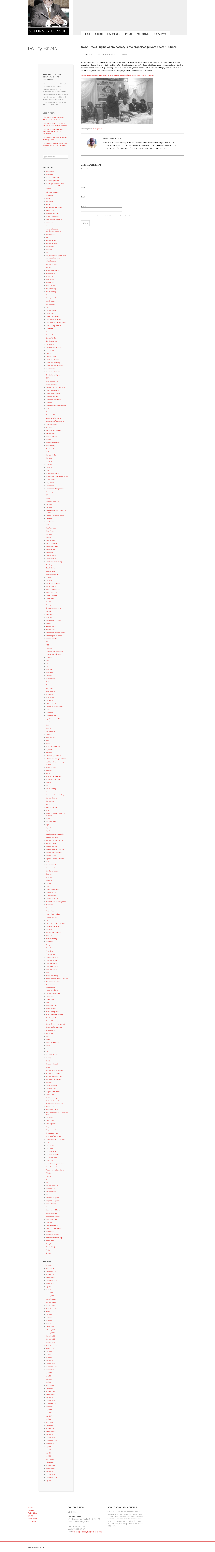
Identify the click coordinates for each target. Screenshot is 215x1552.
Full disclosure (50, 553)
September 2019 (51, 1345)
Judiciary (49, 676)
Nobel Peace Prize (52, 865)
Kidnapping (50, 694)
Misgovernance (51, 767)
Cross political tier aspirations (56, 406)
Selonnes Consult (52, 1064)
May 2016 (49, 1453)
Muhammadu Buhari (53, 779)
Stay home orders (52, 1130)
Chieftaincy (49, 329)
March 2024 (50, 1268)
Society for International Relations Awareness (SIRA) (55, 1102)
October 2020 (50, 1305)
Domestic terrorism (52, 443)
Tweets (48, 1176)
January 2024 (50, 1274)
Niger (47, 825)
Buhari (48, 295)
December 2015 (51, 1468)
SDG (47, 1052)
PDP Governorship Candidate (56, 923)
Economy (49, 458)
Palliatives (49, 905)
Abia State (49, 195)
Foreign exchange (52, 546)
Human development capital (55, 633)
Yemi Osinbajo (51, 1247)
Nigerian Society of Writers (55, 849)
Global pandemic (51, 596)
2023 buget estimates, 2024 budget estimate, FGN (55, 185)
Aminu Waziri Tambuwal (54, 220)
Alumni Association (52, 217)
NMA (47, 862)
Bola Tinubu (50, 283)
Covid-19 (49, 403)
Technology (50, 1145)
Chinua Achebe (51, 338)
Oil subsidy (49, 880)
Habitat (48, 611)
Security (48, 1058)
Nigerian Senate (51, 846)
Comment (84, 169)
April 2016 (49, 1456)
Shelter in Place (51, 1089)
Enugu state (50, 483)
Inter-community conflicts (54, 651)
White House (50, 1231)
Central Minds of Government (56, 323)
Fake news (49, 507)
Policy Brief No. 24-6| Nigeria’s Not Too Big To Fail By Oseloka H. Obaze (55, 124)
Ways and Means (52, 1225)
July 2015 (49, 1481)
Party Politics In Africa (53, 914)
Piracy (48, 945)
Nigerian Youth (51, 855)
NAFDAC (48, 782)
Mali (47, 740)
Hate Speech (50, 614)
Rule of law (49, 1033)
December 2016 (51, 1431)
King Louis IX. (50, 697)
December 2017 (51, 1394)
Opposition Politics (52, 892)
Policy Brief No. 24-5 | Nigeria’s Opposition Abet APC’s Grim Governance (53, 131)
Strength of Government (54, 1136)
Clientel (48, 353)
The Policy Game (51, 1158)
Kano (47, 685)
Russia (48, 1036)
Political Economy (51, 960)
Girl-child (49, 580)
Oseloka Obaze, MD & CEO (107, 55)
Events (128, 34)
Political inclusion (51, 969)
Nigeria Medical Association (55, 834)
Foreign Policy (50, 549)
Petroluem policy (51, 939)
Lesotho (48, 722)
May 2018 (49, 1379)
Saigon (48, 1045)
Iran (47, 663)
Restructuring (50, 1030)
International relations (53, 654)
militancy (49, 753)
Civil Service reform (52, 341)
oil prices (49, 877)
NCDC (48, 810)
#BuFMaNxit (50, 171)
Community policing (52, 359)
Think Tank (49, 1161)
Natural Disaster (51, 807)
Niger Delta (49, 828)
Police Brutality (51, 948)
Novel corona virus (52, 871)
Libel (47, 725)
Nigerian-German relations (55, 859)
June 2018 (49, 1376)
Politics (48, 972)
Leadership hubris (52, 716)
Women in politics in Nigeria (55, 1238)
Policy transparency (52, 957)
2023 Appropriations (52, 181)
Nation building (51, 789)
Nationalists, (50, 801)
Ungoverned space (52, 1198)
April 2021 (49, 1290)
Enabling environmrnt (53, 473)
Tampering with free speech (55, 1139)
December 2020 (51, 1299)
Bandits (48, 267)
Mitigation (49, 770)
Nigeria (48, 831)
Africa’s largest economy (54, 207)
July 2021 (49, 1287)
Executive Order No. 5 (53, 501)
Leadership (50, 713)
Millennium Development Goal (56, 759)
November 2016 (51, 1434)
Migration (49, 750)
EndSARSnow (50, 480)
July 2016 (49, 1447)
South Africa (50, 1106)
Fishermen (49, 534)
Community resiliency (53, 363)
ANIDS (48, 237)
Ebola (48, 452)
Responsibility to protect (54, 1027)
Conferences (50, 369)
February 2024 (50, 1271)
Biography (49, 276)
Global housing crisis (53, 589)
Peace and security (52, 926)
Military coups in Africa (53, 756)
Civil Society (50, 344)
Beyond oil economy (53, 270)
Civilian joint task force (53, 347)
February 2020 (50, 1330)
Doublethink (50, 449)
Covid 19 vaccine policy (53, 400)
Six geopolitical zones (53, 1092)
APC (47, 253)
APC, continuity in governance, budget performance (56, 257)
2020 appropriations (52, 177)
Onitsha (48, 883)
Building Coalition (51, 298)
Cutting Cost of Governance (55, 421)
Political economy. (52, 963)
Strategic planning (52, 1133)
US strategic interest (52, 1216)
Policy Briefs (114, 34)
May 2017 (49, 1416)
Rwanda (48, 1039)
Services (49, 1082)
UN (47, 1182)
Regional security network (54, 1015)
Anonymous (50, 246)
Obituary (49, 874)
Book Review (50, 286)
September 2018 (51, 1367)
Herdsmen (49, 617)
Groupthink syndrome (53, 608)
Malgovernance (51, 737)
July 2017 (49, 1410)
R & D (47, 1002)
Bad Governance (51, 264)
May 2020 (49, 1320)
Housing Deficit (51, 626)
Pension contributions (53, 932)
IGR (47, 642)
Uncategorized (97, 129)
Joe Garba (49, 673)
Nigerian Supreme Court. (54, 852)
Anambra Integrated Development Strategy (53, 230)
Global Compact (51, 586)
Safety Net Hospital (52, 1042)
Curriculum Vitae (51, 415)
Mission (99, 34)
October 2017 (50, 1401)
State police (50, 1121)
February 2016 (50, 1462)
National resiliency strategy (55, 795)
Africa (48, 204)
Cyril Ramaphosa (51, 424)
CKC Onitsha (50, 350)
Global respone (51, 599)
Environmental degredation (55, 489)
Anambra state (51, 234)
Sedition (48, 1061)
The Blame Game (51, 1151)
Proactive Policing (52, 990)
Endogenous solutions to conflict (57, 476)
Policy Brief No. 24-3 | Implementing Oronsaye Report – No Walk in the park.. (55, 145)
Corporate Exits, (51, 384)
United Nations (51, 1204)
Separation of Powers (53, 1079)
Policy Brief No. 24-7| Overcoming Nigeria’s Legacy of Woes (54, 118)
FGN (47, 525)
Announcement (51, 240)
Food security (50, 540)
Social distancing (51, 1098)
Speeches (49, 1118)
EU (47, 495)
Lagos (48, 709)
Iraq (47, 666)
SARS (47, 1049)
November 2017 (51, 1398)
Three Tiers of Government (55, 1167)
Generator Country (52, 574)
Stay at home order (52, 1127)
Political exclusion (52, 966)
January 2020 (50, 1333)
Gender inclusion (51, 559)
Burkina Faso (50, 304)
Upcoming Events (51, 1213)
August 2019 (50, 1348)
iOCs (47, 660)
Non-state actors (51, 868)
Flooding (49, 537)
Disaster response (52, 436)
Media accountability (53, 746)
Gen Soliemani (51, 556)
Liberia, (48, 728)
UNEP (47, 1195)
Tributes (48, 1173)
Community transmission (54, 366)
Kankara (49, 682)
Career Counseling (52, 316)
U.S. (47, 1179)
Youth (48, 1250)
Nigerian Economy (52, 837)
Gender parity (50, 565)
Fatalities (49, 519)
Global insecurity (51, 593)
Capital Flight (50, 313)
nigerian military (51, 843)
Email (83, 197)
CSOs (47, 409)
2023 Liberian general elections (56, 189)
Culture (48, 412)
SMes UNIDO (50, 1095)
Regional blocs (51, 1009)
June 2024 (49, 1265)
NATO (48, 804)
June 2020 (49, 1317)
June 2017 (49, 1413)
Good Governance (52, 602)
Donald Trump (50, 446)
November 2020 (51, 1302)
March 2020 (50, 1327)
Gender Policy (50, 568)
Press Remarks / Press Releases (57, 979)
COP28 (48, 378)
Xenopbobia (50, 1244)
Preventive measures (53, 982)
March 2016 (50, 1459)
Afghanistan (50, 201)
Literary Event (50, 731)
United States (50, 1207)
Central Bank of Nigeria (53, 319)
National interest (51, 792)
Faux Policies (50, 522)
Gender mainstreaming (54, 562)
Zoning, (48, 1253)
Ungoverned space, (52, 1201)
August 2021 (50, 1284)
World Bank (50, 1241)
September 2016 (51, 1441)
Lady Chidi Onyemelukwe (54, 706)
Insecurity (49, 648)
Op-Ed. (48, 886)
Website (84, 206)
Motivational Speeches (53, 776)
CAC (47, 307)
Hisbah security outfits (53, 620)
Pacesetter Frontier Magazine (56, 902)
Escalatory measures (53, 492)
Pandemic (49, 908)
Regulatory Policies (52, 1018)
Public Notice (50, 996)
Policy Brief (49, 951)
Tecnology (49, 1148)
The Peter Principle (52, 1154)
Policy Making (50, 954)
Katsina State (50, 691)
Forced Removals (51, 543)
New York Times (51, 822)
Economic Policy (51, 455)
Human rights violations (54, 636)
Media (48, 743)
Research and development (55, 1024)
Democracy (49, 427)
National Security (51, 798)
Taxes (48, 1142)
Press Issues (143, 34)
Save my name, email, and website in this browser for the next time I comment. (110, 216)
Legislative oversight (53, 719)
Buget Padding (51, 292)
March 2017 (50, 1422)
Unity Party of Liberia (53, 1210)
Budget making (51, 289)
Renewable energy (52, 1021)
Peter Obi (49, 936)
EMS (47, 470)
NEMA (48, 819)
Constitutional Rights (53, 375)
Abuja (48, 198)
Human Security (51, 639)
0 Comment (124, 55)
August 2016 (50, 1444)
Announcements (51, 243)
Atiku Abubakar (51, 261)
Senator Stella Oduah (53, 1073)
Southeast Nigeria (52, 1109)
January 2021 (50, 1296)
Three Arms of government (55, 1164)
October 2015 (50, 1474)
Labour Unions (51, 703)
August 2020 (50, 1311)
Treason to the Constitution (55, 1170)
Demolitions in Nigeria (53, 430)
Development (50, 433)
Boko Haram (50, 279)
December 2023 (51, 1277)
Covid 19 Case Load (52, 396)
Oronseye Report (52, 896)
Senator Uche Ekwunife (54, 1076)
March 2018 (50, 1385)
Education (49, 464)
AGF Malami (50, 210)
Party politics (50, 911)
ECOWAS (49, 461)
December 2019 (51, 1336)
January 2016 (50, 1465)
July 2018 (49, 1373)
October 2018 (50, 1364)
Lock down (49, 734)
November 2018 (51, 1361)
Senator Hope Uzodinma (54, 1070)
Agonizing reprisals (52, 213)
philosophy (49, 942)
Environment (50, 486)
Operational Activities (53, 889)
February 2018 (50, 1388)
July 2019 (49, 1351)
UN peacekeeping (52, 1185)
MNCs (48, 773)
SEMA (48, 1067)
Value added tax (51, 1219)
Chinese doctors (51, 335)
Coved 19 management (53, 393)
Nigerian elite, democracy (54, 840)
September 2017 (51, 1404)
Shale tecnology (51, 1086)
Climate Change (51, 356)
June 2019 (49, 1354)
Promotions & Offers (53, 993)
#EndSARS (49, 174)
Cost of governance (52, 390)
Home (87, 34)
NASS (47, 786)
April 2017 (49, 1419)
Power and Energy (52, 976)
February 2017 (50, 1425)
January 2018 (50, 1391)
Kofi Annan (49, 700)
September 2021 (51, 1281)
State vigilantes (51, 1124)
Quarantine (50, 999)
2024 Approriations (52, 192)
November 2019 (51, 1339)
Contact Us (160, 34)
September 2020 (51, 1308)
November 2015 (51, 1471)
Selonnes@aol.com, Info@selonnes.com (87, 1532)
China (48, 332)
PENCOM (49, 929)
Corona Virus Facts (52, 381)
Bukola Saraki (50, 301)
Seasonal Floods (51, 1055)
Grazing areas (51, 605)
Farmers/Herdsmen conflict (55, 516)
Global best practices (53, 583)
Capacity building (51, 310)
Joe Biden (49, 670)
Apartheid (49, 250)
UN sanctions (50, 1188)
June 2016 (49, 1450)
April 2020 (49, 1324)
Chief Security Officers (53, 326)
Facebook (49, 504)
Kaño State (49, 688)
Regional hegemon (52, 1012)
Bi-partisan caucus (52, 273)
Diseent (48, 439)
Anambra (49, 226)
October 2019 (50, 1342)
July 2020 (49, 1314)
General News (51, 571)
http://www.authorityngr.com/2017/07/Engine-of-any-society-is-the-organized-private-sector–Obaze (117, 75)
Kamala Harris (50, 679)
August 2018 (50, 1370)
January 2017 (50, 1428)
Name (83, 187)
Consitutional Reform (53, 372)
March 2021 (50, 1293)
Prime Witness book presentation (52, 986)
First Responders (51, 528)
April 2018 (49, 1382)
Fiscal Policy (50, 531)
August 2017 (50, 1407)
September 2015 (51, 1478)
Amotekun (49, 223)
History (48, 623)
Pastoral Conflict (51, 917)
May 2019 (49, 1357)
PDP (47, 920)
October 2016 (50, 1437)
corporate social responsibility (56, 387)
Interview (49, 657)
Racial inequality (51, 1005)
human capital (50, 629)
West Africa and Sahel (53, 1228)
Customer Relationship (53, 418)
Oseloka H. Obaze (52, 899)
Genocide (49, 577)
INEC (47, 645)
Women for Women (52, 1235)
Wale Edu (49, 1222)
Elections (49, 467)
